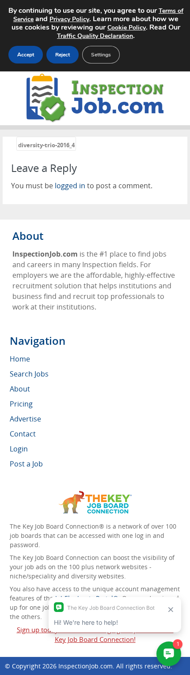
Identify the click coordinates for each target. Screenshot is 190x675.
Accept (25, 54)
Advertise (25, 419)
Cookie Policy (126, 27)
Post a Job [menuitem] (26, 464)
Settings (101, 54)
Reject (62, 54)
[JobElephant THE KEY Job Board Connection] (95, 495)
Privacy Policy (69, 19)
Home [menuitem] (20, 359)
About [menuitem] (20, 389)
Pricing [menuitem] (21, 404)
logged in (70, 185)
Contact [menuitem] (23, 434)
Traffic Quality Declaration (95, 36)
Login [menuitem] (19, 449)
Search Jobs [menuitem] (29, 374)
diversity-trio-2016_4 (46, 145)
